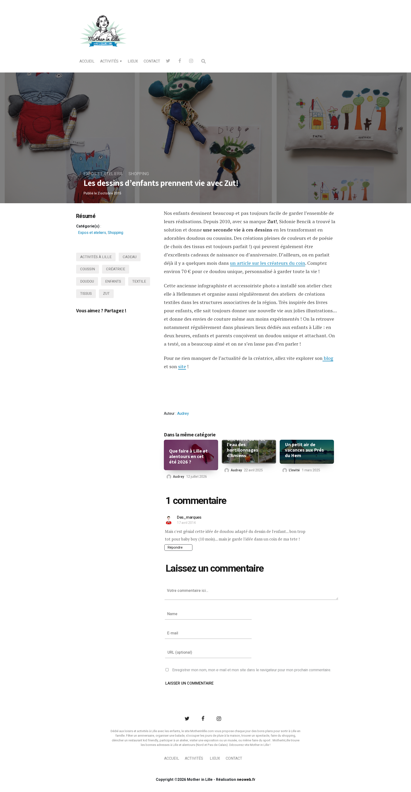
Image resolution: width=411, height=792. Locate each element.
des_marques (189, 517)
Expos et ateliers (102, 174)
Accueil (86, 61)
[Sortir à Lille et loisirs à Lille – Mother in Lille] (103, 37)
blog (328, 358)
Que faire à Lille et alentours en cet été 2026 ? (188, 456)
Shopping (138, 174)
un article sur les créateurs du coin (267, 263)
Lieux (133, 61)
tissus (86, 293)
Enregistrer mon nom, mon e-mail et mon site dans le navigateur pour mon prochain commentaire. (251, 670)
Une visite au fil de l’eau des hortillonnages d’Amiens (246, 447)
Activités (109, 61)
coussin (87, 269)
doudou (87, 281)
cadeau (130, 257)
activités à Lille (96, 257)
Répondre (175, 547)
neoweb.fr (246, 779)
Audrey (183, 413)
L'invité (294, 470)
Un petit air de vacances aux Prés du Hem (304, 450)
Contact (152, 61)
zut (106, 293)
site (182, 366)
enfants (113, 281)
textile (139, 281)
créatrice (115, 269)
